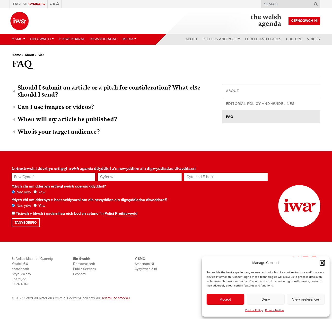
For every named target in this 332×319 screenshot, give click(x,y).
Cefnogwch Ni (304, 21)
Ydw (41, 192)
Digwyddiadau (104, 39)
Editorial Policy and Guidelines (260, 103)
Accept (225, 299)
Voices (313, 39)
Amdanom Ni (144, 264)
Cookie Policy (254, 310)
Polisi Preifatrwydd (121, 213)
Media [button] (128, 39)
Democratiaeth (84, 264)
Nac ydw (23, 192)
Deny (266, 299)
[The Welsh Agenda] (266, 20)
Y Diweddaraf (72, 39)
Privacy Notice (274, 310)
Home (16, 55)
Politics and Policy (221, 39)
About (191, 39)
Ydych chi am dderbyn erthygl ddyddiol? (59, 186)
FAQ (229, 117)
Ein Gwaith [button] (40, 39)
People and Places (263, 39)
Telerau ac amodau (116, 298)
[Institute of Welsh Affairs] (19, 21)
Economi (79, 274)
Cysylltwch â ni (146, 269)
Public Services (84, 269)
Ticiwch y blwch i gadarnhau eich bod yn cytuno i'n (76, 213)
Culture (294, 39)
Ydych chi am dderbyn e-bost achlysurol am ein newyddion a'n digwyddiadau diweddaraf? (89, 199)
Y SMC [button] (17, 39)
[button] (322, 262)
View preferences (306, 299)
